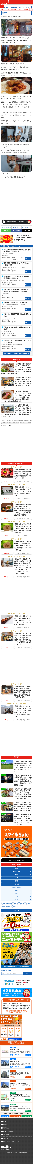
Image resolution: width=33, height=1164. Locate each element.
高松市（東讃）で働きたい (9, 246)
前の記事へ (7, 227)
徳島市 (16, 903)
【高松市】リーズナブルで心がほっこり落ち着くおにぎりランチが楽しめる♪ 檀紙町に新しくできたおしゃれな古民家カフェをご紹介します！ (23, 806)
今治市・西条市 (6, 906)
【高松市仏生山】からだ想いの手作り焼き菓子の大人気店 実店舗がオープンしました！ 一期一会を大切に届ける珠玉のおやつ (22, 620)
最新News (13, 9)
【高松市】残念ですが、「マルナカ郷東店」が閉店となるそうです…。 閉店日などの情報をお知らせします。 (22, 491)
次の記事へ (25, 227)
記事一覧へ (16, 227)
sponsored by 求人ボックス (25, 246)
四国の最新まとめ (7, 903)
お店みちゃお (5, 425)
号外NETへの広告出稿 (8, 1131)
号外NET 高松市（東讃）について (11, 1141)
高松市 (22, 903)
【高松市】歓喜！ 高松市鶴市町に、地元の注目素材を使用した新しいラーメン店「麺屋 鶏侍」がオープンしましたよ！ (23, 546)
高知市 (15, 906)
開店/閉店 (26, 9)
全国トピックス (5, 9)
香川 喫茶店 (16, 422)
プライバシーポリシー (8, 1138)
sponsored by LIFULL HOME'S (16, 1043)
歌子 (11, 425)
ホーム (4, 1121)
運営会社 (5, 1124)
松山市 (28, 903)
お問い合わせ (6, 1134)
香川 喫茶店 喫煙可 (25, 422)
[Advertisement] (16, 445)
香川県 (23, 16)
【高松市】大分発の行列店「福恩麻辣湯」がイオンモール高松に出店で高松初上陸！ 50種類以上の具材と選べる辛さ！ (22, 528)
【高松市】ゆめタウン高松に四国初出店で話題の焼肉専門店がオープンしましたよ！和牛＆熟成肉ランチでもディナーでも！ (22, 474)
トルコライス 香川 (6, 422)
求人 (20, 9)
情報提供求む (6, 1128)
